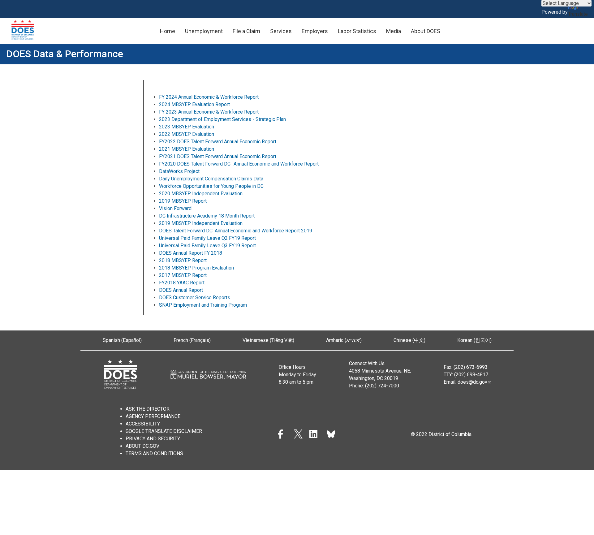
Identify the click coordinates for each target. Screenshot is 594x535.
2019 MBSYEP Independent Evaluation (201, 223)
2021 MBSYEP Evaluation (186, 149)
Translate (578, 14)
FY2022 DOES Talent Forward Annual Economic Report (217, 142)
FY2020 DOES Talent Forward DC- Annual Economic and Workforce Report (239, 164)
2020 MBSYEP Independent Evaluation (201, 193)
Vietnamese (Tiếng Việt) (268, 340)
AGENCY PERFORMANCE (153, 416)
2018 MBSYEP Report (183, 260)
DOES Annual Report (181, 290)
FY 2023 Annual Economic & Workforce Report (209, 112)
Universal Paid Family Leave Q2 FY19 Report (207, 238)
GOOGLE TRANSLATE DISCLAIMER (164, 431)
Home (167, 31)
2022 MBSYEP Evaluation (186, 134)
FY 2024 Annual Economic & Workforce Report (209, 97)
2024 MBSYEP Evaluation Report (194, 104)
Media (393, 31)
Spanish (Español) (122, 340)
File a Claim (246, 31)
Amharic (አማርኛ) (344, 340)
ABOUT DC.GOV (142, 446)
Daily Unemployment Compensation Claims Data (211, 179)
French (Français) (192, 340)
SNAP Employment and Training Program (203, 305)
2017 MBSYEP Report (183, 275)
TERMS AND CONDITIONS (154, 453)
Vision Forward (175, 208)
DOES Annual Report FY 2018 (190, 253)
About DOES (425, 31)
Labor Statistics (357, 31)
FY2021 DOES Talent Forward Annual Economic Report (217, 156)
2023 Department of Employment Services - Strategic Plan (222, 119)
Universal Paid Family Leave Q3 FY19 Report (207, 245)
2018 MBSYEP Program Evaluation (196, 268)
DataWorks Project (179, 171)
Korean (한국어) (474, 340)
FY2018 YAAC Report (181, 283)
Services (281, 31)
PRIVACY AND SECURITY (153, 439)
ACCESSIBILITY (143, 424)
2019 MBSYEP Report (183, 201)
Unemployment (204, 31)
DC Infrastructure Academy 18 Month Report (207, 216)
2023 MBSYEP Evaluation (186, 127)
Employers (315, 31)
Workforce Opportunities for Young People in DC (211, 186)
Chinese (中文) (409, 340)
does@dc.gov (472, 382)
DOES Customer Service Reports (194, 297)
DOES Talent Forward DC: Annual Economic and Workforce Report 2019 (235, 231)
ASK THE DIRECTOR (148, 409)
